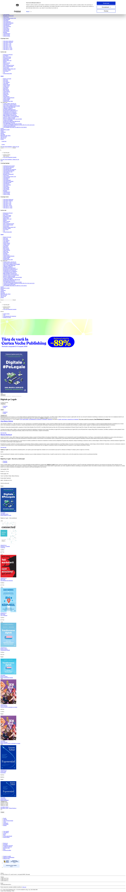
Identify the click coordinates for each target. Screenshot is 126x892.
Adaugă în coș (4, 415)
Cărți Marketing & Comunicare (9, 169)
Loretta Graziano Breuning (8, 97)
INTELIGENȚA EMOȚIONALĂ (10, 110)
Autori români (25, 419)
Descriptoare (5, 824)
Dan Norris (3, 614)
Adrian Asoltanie (6, 98)
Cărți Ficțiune (6, 17)
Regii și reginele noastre (8, 66)
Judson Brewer (6, 96)
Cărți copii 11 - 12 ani (7, 48)
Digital (4, 407)
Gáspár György (6, 85)
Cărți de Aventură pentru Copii (9, 18)
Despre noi (5, 843)
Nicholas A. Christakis (5, 546)
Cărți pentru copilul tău (8, 42)
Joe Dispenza (6, 87)
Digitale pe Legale (7, 317)
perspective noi (70, 419)
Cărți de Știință (6, 28)
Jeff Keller (5, 95)
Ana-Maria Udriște (6, 396)
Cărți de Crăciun (6, 35)
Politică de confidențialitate (8, 857)
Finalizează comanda (12, 157)
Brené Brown (6, 89)
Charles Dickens (6, 91)
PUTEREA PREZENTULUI (9, 109)
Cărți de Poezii (6, 31)
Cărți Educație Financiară (8, 167)
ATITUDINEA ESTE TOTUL (9, 114)
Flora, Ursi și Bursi (7, 56)
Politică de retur (6, 858)
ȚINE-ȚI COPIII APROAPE (9, 107)
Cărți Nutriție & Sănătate (8, 22)
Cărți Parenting (6, 14)
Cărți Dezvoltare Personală (8, 170)
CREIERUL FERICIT (8, 108)
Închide (2, 812)
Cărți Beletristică (6, 33)
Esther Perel (5, 88)
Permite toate (106, 3)
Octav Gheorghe (4, 705)
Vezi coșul (5, 157)
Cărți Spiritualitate (7, 21)
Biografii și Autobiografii (8, 15)
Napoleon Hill (6, 100)
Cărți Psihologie (6, 19)
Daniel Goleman (6, 84)
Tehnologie (49, 419)
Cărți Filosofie (6, 30)
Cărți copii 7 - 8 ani (7, 45)
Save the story (6, 67)
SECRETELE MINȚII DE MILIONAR (11, 121)
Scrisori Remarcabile (7, 73)
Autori (2, 76)
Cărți (4, 315)
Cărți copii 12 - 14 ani (7, 49)
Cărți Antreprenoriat (7, 168)
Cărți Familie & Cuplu (7, 171)
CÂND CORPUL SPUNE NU (9, 103)
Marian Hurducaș (16, 396)
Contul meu (4, 141)
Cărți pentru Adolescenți (8, 41)
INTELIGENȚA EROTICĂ (9, 122)
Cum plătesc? (6, 832)
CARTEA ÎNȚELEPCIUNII (9, 126)
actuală (59, 419)
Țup (4, 72)
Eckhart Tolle (6, 94)
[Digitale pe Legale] (14, 392)
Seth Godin (3, 579)
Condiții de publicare (7, 846)
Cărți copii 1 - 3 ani (7, 43)
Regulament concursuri (8, 845)
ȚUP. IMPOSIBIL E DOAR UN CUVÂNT (12, 123)
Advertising (44, 419)
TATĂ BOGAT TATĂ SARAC (10, 104)
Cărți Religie (5, 20)
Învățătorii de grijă (7, 58)
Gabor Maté (5, 83)
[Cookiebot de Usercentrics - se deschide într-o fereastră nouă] (17, 12)
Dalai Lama (5, 92)
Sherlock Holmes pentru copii (9, 68)
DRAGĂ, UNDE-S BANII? (9, 117)
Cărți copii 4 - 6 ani (7, 44)
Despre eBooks (6, 837)
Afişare (27, 11)
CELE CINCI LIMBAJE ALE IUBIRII (11, 105)
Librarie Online (6, 313)
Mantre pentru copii (7, 60)
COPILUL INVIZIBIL (8, 120)
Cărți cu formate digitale (8, 820)
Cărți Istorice (5, 27)
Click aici (24, 887)
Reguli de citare (6, 847)
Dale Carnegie (6, 90)
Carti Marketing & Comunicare (9, 316)
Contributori (5, 823)
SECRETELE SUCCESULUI (9, 111)
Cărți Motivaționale (7, 24)
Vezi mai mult (3, 432)
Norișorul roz (6, 64)
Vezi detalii (3, 512)
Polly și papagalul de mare (8, 65)
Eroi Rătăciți (5, 55)
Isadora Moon (6, 59)
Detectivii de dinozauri (8, 54)
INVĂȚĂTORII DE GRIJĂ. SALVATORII (12, 119)
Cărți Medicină (6, 25)
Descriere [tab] (5, 461)
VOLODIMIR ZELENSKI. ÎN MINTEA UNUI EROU (15, 127)
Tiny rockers (5, 71)
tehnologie (76, 419)
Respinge (106, 11)
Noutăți (4, 818)
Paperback (3, 403)
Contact (3, 144)
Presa (4, 849)
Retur (4, 834)
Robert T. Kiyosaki (7, 78)
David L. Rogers (4, 648)
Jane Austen (5, 81)
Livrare (4, 833)
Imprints (5, 825)
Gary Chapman (6, 82)
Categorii (5, 819)
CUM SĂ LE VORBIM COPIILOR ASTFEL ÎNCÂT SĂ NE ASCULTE (18, 124)
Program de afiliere (7, 850)
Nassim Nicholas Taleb (8, 101)
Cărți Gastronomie (7, 26)
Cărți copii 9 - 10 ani (7, 47)
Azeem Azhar (3, 771)
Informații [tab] (5, 462)
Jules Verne (5, 79)
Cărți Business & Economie (9, 165)
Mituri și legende (6, 62)
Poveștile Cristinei (7, 70)
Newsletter (5, 844)
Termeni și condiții (7, 856)
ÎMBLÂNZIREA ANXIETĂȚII (10, 115)
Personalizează (105, 7)
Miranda (5, 61)
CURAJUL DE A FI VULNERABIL (11, 116)
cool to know (64, 419)
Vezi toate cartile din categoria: (94, 419)
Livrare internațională (7, 836)
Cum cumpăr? (6, 831)
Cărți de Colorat (6, 34)
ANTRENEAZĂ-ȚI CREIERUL (10, 113)
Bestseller (5, 32)
